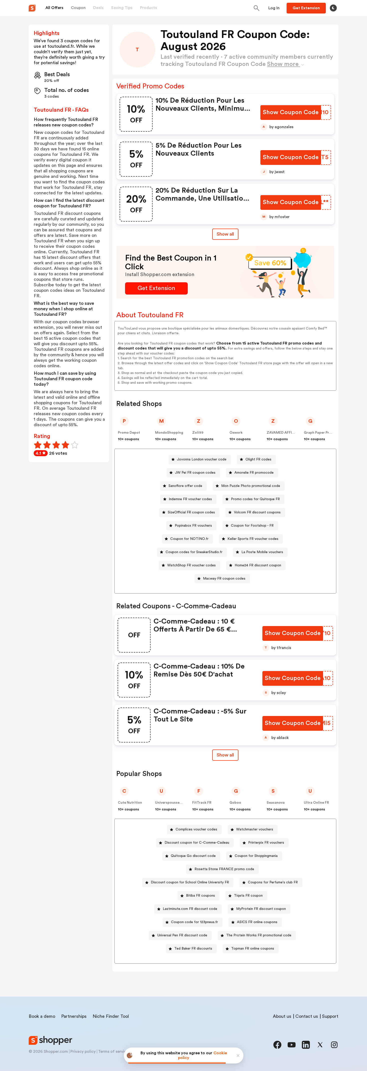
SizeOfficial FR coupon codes (191, 512)
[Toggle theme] (333, 8)
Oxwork (236, 432)
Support (330, 1016)
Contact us (306, 1016)
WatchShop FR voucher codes (191, 565)
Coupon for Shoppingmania (256, 856)
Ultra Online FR (316, 802)
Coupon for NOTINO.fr (189, 539)
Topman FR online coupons (252, 948)
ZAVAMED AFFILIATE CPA (288, 432)
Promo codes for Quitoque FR (255, 499)
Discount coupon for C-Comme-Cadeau (197, 842)
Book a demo (42, 1016)
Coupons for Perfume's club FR (273, 882)
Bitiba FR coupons (200, 895)
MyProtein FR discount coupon (261, 909)
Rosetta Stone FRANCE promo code (224, 869)
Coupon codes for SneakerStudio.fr (194, 552)
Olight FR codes (258, 459)
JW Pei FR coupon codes (195, 472)
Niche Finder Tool (111, 1016)
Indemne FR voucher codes (190, 499)
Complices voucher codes (196, 829)
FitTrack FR (201, 802)
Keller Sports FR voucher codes (252, 539)
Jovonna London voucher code (201, 459)
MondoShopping (169, 432)
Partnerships (74, 1016)
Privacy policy (83, 1052)
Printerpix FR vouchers (266, 842)
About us (282, 1016)
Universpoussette (169, 802)
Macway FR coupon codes (224, 578)
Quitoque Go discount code (193, 856)
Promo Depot (129, 432)
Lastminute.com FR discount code (190, 909)
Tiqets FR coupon (248, 895)
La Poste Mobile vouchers (262, 552)
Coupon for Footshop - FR (252, 525)
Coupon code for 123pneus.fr (194, 922)
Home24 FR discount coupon (258, 565)
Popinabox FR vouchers (193, 525)
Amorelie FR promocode (254, 472)
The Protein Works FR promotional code (258, 935)
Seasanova (276, 802)
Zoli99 (197, 432)
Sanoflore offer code (185, 486)
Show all (225, 234)
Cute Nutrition (130, 802)
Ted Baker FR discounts (193, 948)
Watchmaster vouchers (254, 829)
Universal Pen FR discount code (182, 935)
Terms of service (113, 1052)
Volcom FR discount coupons (257, 512)
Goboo (235, 802)
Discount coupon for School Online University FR (190, 882)
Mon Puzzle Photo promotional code (250, 486)
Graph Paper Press (319, 432)
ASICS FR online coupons (257, 922)
